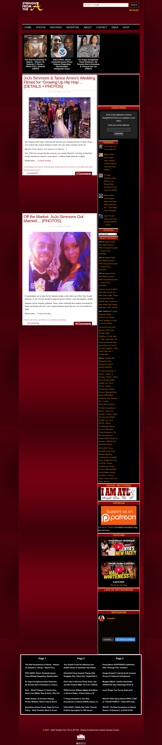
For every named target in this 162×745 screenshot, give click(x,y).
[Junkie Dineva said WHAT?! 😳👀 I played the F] (113, 632)
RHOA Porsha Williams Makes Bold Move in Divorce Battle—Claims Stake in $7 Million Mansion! (108, 475)
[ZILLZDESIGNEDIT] (81, 739)
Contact (101, 27)
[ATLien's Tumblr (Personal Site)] (119, 499)
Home (28, 27)
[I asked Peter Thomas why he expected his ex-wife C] (134, 627)
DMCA (115, 27)
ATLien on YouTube (118, 585)
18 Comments (83, 324)
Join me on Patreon (106, 527)
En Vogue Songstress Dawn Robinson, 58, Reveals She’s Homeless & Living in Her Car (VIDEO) (88, 64)
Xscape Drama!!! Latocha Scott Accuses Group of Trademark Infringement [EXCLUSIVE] (119, 676)
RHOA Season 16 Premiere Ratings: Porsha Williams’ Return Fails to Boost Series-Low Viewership (41, 701)
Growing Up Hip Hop (60, 167)
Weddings (63, 320)
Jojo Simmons (70, 167)
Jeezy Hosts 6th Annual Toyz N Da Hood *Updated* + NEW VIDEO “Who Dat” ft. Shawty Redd (108, 348)
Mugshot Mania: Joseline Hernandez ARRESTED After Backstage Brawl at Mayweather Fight (117, 684)
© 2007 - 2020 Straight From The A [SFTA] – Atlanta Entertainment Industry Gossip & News (81, 730)
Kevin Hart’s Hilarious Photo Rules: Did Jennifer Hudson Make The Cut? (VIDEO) (80, 683)
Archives (56, 27)
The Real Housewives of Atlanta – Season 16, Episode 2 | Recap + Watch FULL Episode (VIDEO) (35, 64)
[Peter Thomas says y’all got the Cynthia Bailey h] (103, 632)
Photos (41, 27)
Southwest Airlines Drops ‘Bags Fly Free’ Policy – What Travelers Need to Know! (42, 708)
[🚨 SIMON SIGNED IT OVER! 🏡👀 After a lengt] (134, 632)
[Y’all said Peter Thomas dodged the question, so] (124, 627)
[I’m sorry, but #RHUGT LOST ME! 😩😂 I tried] (113, 627)
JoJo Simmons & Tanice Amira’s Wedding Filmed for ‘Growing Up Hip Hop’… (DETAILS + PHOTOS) (59, 82)
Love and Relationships (81, 167)
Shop (126, 27)
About (88, 27)
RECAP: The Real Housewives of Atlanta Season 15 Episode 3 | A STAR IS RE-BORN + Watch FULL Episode (119, 710)
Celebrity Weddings (49, 167)
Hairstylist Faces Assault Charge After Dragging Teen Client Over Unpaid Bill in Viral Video (80, 676)
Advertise (72, 27)
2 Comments (83, 174)
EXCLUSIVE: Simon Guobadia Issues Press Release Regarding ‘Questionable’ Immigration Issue (61, 64)
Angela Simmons (38, 167)
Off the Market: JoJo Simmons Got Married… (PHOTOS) (53, 218)
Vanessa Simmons (35, 170)
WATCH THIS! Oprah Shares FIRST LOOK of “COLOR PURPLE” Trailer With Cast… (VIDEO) (119, 701)
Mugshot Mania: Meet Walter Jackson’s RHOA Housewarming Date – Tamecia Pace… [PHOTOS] (108, 248)
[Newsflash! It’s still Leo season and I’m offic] (103, 627)
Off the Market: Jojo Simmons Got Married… (49, 149)
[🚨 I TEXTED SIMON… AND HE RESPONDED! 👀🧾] (124, 632)
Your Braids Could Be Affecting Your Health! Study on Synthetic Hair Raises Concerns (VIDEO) (80, 667)
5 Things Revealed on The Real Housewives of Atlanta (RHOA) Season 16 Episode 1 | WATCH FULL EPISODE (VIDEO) (81, 703)
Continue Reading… (45, 160)
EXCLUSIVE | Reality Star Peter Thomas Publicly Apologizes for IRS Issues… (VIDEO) (80, 710)
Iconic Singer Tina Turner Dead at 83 (117, 690)
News (31, 167)
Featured (27, 167)
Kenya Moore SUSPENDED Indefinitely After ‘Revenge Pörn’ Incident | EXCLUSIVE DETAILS (108, 398)
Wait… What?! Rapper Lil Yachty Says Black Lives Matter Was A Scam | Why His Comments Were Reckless (42, 693)
